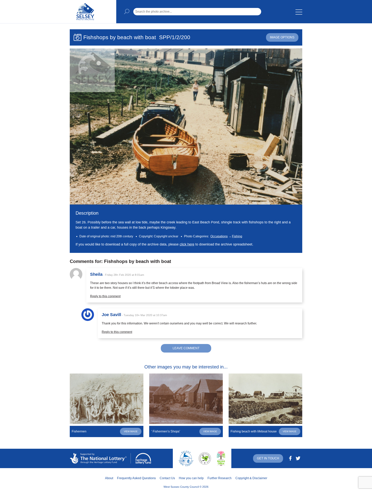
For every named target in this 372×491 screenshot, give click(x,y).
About (109, 478)
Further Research (220, 478)
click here (187, 244)
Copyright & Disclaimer (251, 478)
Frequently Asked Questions (136, 478)
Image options (282, 37)
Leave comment (186, 348)
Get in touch (268, 458)
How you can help (191, 478)
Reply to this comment (105, 296)
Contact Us (167, 478)
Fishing (237, 236)
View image (131, 431)
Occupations (219, 236)
